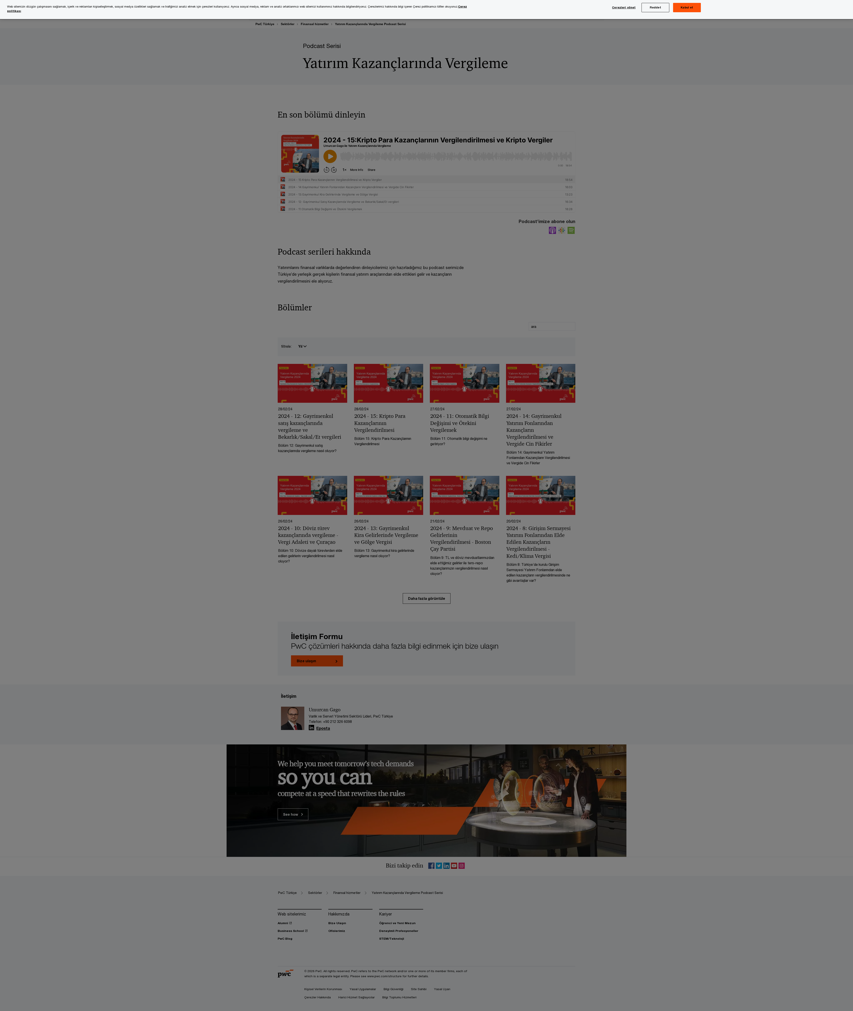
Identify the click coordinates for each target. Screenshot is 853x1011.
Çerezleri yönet (624, 7)
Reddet (655, 7)
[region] (426, 9)
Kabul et (687, 7)
